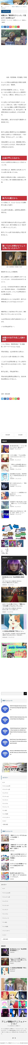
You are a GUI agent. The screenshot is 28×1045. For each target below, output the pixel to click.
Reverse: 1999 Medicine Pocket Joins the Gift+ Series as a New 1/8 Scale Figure (18, 752)
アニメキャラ (5, 799)
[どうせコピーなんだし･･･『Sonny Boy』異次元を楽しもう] (14, 1013)
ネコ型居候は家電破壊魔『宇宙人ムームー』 (13, 631)
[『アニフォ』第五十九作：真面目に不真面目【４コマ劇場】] (5, 1004)
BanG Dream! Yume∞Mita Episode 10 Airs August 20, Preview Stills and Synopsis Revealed (18, 741)
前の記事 (8, 434)
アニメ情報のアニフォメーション (14, 1022)
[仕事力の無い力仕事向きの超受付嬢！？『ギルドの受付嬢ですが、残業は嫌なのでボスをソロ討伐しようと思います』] (5, 1013)
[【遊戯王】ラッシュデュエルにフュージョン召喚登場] (4, 543)
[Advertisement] (14, 61)
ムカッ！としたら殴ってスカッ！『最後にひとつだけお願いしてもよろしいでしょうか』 (13, 604)
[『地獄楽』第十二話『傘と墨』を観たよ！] (5, 995)
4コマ (3, 782)
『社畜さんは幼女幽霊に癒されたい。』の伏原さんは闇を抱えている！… (18, 466)
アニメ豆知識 (5, 813)
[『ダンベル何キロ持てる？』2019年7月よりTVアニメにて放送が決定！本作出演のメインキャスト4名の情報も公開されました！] (23, 1004)
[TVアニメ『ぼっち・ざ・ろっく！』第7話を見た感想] (14, 995)
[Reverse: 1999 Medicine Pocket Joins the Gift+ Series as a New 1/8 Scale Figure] (5, 757)
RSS (15, 1038)
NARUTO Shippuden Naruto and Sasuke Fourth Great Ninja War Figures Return (18, 707)
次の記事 (20, 434)
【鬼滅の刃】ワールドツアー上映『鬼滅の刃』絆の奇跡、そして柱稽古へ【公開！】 (18, 846)
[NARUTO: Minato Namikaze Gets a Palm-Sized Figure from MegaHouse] (5, 723)
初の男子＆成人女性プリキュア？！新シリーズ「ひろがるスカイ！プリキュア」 (18, 874)
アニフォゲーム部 (6, 789)
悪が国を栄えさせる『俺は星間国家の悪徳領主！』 (13, 577)
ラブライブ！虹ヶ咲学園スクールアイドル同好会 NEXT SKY (18, 864)
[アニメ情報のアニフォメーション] (11, 2)
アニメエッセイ (5, 796)
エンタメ (4, 820)
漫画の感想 (5, 824)
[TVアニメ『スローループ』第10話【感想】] (19, 543)
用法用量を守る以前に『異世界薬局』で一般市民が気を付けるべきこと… (18, 475)
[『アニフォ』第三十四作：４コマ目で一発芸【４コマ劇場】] (4, 550)
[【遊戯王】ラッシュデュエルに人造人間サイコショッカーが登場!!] (12, 543)
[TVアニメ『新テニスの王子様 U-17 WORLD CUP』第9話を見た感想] (14, 1004)
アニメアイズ (9, 20)
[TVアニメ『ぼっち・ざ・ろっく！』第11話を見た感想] (23, 1013)
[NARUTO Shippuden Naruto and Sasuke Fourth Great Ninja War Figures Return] (5, 712)
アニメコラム (5, 803)
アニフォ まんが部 (6, 785)
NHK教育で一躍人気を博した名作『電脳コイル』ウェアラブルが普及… (18, 503)
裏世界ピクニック (17, 20)
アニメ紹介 (4, 810)
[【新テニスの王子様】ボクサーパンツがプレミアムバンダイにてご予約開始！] (14, 530)
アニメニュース (5, 806)
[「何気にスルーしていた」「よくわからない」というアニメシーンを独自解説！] (14, 984)
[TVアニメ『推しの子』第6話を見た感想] (23, 995)
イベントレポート (6, 817)
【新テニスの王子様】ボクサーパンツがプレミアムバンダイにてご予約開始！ (18, 856)
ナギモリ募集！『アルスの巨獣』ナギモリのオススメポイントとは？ (18, 457)
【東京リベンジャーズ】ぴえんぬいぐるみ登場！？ (18, 836)
